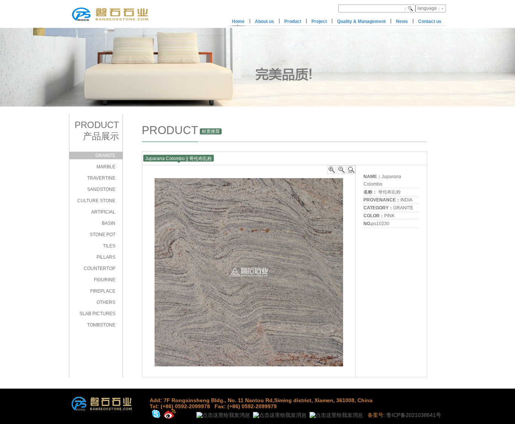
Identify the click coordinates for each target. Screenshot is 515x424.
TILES (109, 246)
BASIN (108, 223)
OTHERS (106, 302)
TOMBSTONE (101, 325)
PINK (389, 215)
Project (319, 21)
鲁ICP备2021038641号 (413, 415)
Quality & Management (361, 21)
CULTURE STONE (96, 200)
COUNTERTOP (99, 268)
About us (264, 21)
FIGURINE (104, 279)
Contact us (429, 21)
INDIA (406, 200)
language (427, 8)
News (402, 21)
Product (292, 21)
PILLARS (106, 257)
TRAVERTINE (101, 178)
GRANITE (105, 155)
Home (238, 21)
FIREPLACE (102, 291)
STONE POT (102, 234)
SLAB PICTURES (97, 313)
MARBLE (106, 166)
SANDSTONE (101, 189)
